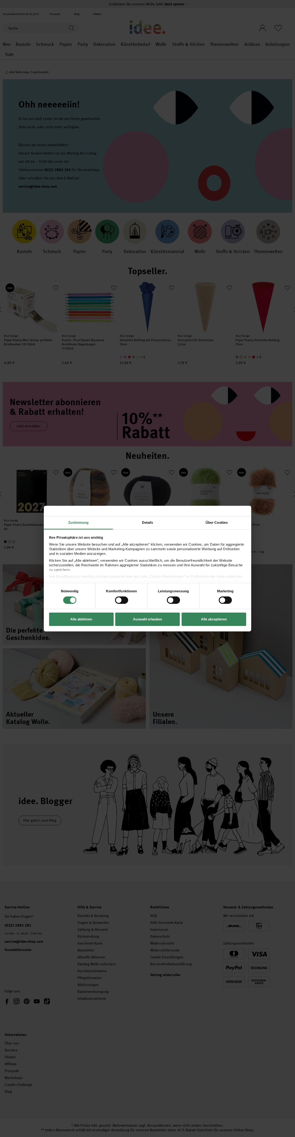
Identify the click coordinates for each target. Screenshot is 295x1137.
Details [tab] (147, 522)
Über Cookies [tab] (217, 522)
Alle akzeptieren (214, 619)
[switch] (121, 600)
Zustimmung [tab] (78, 522)
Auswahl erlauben (147, 619)
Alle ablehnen (81, 619)
